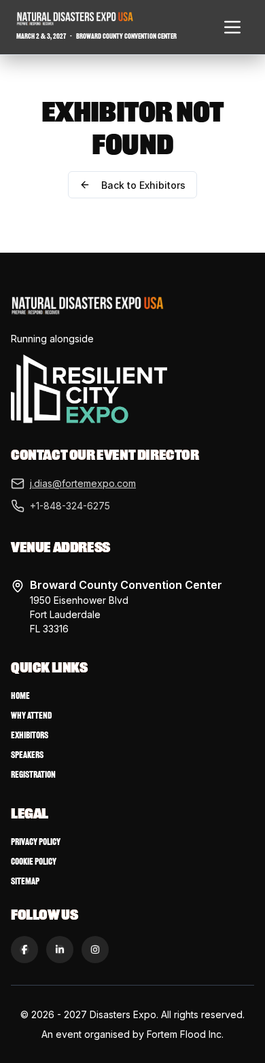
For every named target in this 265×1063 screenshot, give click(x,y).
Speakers (27, 755)
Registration (33, 774)
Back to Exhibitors (143, 185)
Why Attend (31, 715)
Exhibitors (29, 735)
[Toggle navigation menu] (232, 27)
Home (20, 696)
